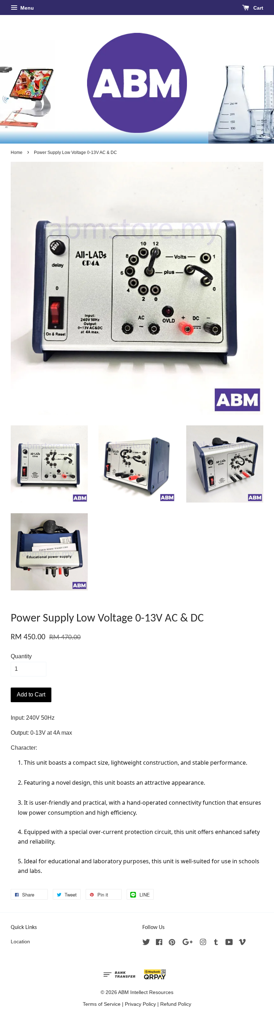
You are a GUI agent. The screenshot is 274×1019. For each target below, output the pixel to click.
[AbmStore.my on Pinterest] (172, 943)
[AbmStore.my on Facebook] (159, 943)
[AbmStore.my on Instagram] (203, 943)
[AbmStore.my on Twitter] (146, 943)
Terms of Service (102, 1004)
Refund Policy (175, 1004)
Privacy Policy (140, 1004)
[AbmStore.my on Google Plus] (187, 943)
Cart (257, 8)
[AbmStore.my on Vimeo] (242, 943)
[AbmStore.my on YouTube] (229, 943)
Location (20, 941)
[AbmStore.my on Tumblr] (216, 943)
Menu (26, 8)
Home (16, 152)
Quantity (21, 656)
